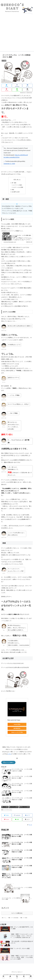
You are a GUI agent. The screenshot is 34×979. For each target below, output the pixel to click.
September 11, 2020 (9, 163)
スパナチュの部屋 (14, 806)
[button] (30, 465)
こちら (9, 754)
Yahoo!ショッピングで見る (17, 732)
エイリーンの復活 (17, 185)
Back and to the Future (14, 720)
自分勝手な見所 (16, 192)
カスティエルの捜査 (18, 187)
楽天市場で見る (17, 728)
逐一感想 (14, 182)
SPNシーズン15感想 (24, 806)
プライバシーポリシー (17, 972)
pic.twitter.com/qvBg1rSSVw (11, 157)
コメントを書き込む (17, 913)
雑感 (13, 189)
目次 (15, 179)
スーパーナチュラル (7, 809)
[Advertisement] (17, 34)
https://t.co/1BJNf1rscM (21, 155)
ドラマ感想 (5, 806)
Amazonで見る (17, 724)
